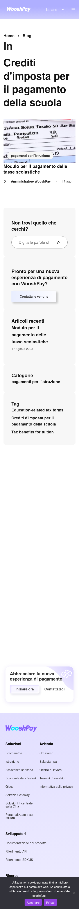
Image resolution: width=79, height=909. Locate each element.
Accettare (33, 902)
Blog (27, 35)
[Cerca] (60, 242)
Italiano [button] (51, 9)
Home (9, 35)
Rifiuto (50, 902)
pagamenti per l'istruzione (30, 155)
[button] (25, 689)
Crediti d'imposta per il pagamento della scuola (33, 421)
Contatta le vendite (34, 296)
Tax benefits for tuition (32, 432)
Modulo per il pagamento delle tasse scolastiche (35, 169)
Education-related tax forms (37, 410)
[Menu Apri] (73, 9)
